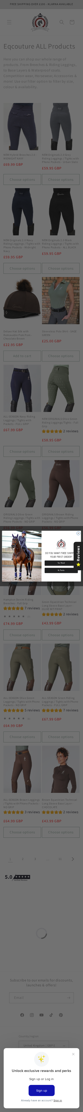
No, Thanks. (61, 570)
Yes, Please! (61, 563)
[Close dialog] (78, 533)
